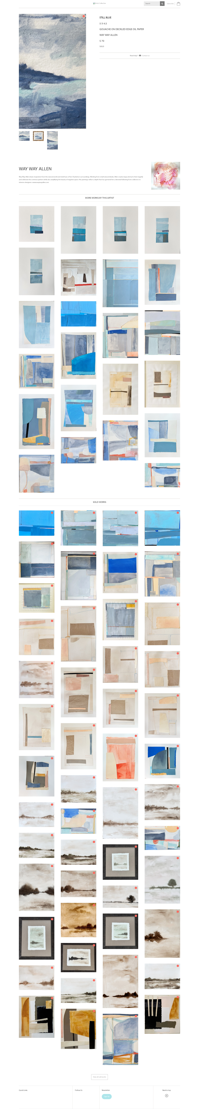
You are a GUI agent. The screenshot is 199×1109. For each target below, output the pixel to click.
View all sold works (99, 1056)
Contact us (146, 55)
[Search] (162, 3)
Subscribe (170, 4)
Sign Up (106, 1076)
